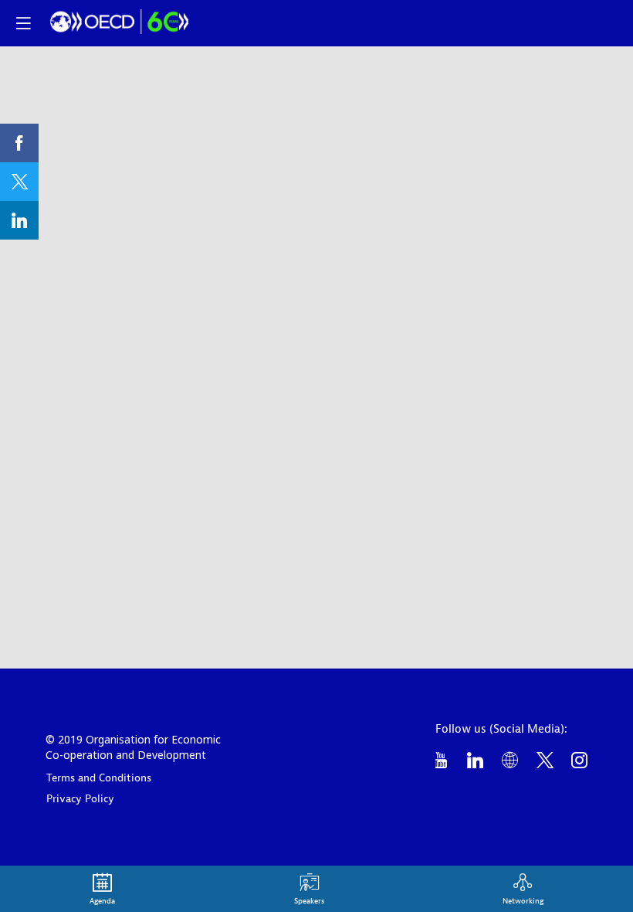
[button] (23, 23)
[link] (19, 143)
